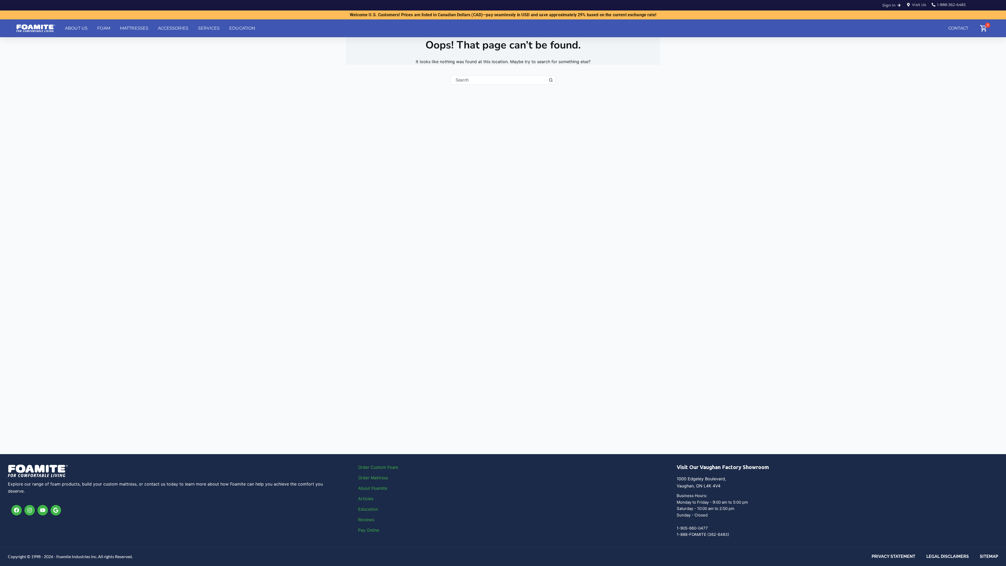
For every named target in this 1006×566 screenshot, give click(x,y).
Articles (365, 498)
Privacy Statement (893, 556)
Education (368, 509)
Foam (392, 467)
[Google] (56, 510)
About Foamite (372, 488)
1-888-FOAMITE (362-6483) (703, 534)
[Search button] (550, 80)
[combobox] (498, 80)
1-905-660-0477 (692, 528)
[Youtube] (42, 510)
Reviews (366, 519)
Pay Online (368, 530)
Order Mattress (373, 477)
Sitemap (989, 556)
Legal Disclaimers (947, 556)
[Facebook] (16, 510)
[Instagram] (29, 510)
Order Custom (372, 467)
